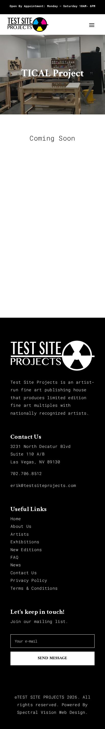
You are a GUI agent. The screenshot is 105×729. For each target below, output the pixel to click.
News (15, 564)
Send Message (52, 658)
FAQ (14, 557)
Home (15, 518)
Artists (19, 534)
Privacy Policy (28, 580)
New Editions (26, 549)
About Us (20, 526)
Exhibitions (24, 541)
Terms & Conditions (34, 588)
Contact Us (23, 572)
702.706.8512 (26, 473)
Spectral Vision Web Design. (52, 712)
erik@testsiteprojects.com (43, 485)
